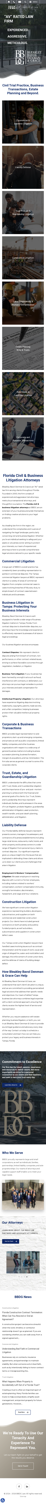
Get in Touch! (23, 1466)
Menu (35, 2)
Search (25, 2)
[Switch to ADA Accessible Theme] (3, 1500)
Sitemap (23, 1496)
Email (20, 2)
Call (14, 2)
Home (8, 2)
